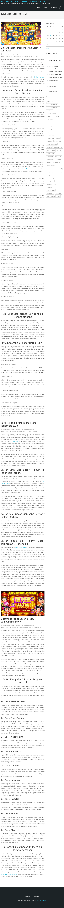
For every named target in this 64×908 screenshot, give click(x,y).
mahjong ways (51, 126)
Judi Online (56, 116)
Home (38, 7)
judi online (10, 56)
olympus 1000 (50, 132)
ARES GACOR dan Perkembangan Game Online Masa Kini (54, 89)
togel (58, 196)
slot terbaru (35, 56)
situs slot (25, 169)
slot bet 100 (50, 156)
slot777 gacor (50, 153)
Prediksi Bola (50, 135)
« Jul (47, 49)
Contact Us (54, 7)
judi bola (49, 116)
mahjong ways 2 (51, 129)
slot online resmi (27, 56)
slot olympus (50, 181)
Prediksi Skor (50, 138)
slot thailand (50, 193)
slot (48, 150)
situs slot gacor (58, 147)
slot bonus (58, 159)
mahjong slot (50, 123)
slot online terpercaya (36, 627)
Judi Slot (21, 56)
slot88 (53, 150)
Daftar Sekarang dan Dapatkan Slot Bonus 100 (55, 82)
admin (21, 54)
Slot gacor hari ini (51, 175)
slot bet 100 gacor (39, 77)
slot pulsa (49, 184)
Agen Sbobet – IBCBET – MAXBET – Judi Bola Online (23, 1)
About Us (45, 7)
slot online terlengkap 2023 (31, 431)
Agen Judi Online (51, 101)
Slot (8, 431)
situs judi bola (57, 141)
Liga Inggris (50, 119)
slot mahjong (50, 178)
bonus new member (52, 104)
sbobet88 (49, 141)
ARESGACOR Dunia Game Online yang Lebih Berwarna (56, 76)
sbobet (58, 138)
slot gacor (49, 168)
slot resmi (49, 187)
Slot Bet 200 (58, 156)
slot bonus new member (53, 162)
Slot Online (18, 627)
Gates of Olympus (51, 113)
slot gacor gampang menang (54, 172)
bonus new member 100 (21, 548)
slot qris (56, 184)
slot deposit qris (51, 165)
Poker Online (14, 441)
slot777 (59, 150)
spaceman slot (51, 196)
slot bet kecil (50, 159)
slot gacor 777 (58, 168)
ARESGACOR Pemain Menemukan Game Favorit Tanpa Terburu (55, 60)
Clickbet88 (49, 110)
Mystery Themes (41, 900)
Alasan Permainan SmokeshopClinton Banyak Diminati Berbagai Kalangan (56, 69)
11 (50, 35)
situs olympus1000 (52, 144)
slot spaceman (51, 190)
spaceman (58, 193)
